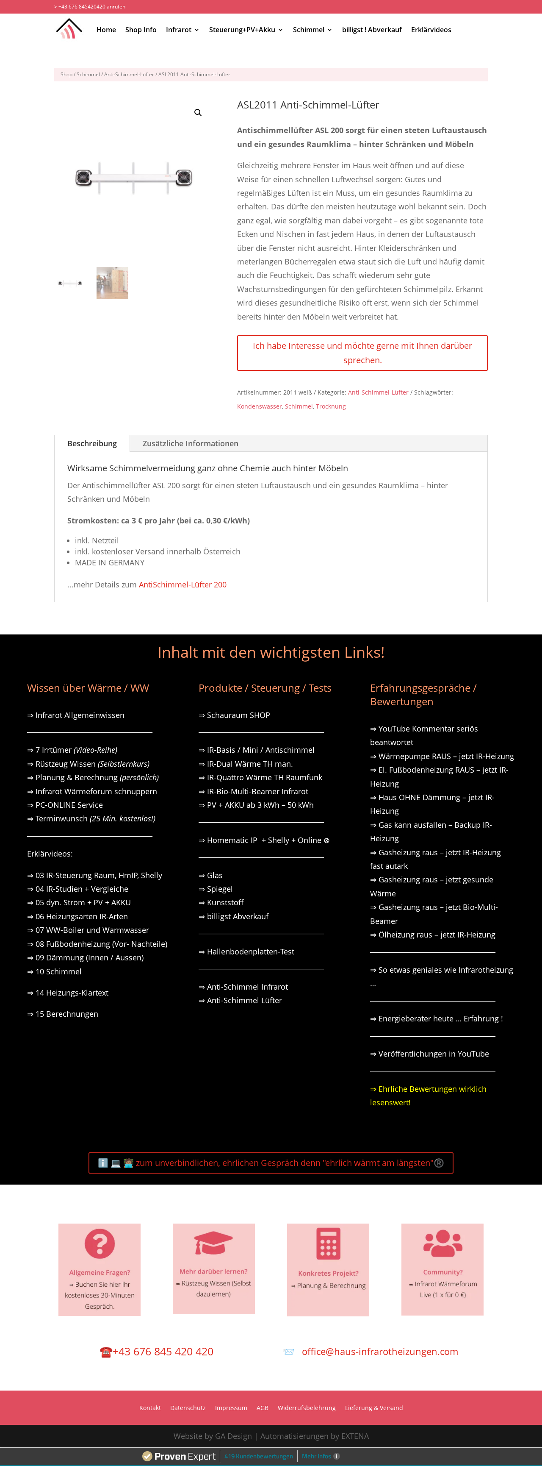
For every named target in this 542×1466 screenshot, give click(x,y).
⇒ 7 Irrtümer (72, 750)
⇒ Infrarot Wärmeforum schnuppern (92, 791)
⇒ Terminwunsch (91, 818)
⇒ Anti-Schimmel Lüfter (240, 1000)
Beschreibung (92, 443)
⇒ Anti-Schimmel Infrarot (243, 987)
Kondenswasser (259, 406)
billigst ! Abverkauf (372, 29)
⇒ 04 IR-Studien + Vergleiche (77, 889)
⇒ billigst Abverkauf (233, 916)
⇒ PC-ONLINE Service (65, 805)
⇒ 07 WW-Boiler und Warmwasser (88, 930)
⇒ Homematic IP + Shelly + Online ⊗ (264, 840)
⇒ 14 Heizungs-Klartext (67, 993)
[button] (198, 112)
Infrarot (178, 29)
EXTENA (355, 1436)
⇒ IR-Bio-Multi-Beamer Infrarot (253, 791)
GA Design (233, 1436)
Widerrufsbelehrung (307, 1408)
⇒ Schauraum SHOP (234, 715)
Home (106, 29)
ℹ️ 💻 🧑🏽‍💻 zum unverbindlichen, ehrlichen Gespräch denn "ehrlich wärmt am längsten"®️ (271, 1162)
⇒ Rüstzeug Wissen (88, 764)
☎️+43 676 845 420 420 (156, 1351)
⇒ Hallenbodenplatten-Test (246, 951)
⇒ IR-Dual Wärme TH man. (246, 764)
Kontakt (150, 1408)
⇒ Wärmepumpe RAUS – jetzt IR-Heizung (442, 756)
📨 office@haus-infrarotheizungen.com (370, 1351)
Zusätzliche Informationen (190, 443)
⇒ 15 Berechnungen (62, 1014)
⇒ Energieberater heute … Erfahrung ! (436, 1018)
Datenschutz (188, 1408)
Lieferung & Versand (374, 1408)
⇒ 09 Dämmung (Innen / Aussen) (85, 957)
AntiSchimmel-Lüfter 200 (183, 584)
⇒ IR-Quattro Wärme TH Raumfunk (260, 777)
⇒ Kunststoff (221, 902)
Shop (66, 74)
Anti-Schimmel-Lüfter (129, 74)
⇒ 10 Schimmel (55, 971)
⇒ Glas (211, 875)
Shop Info (141, 29)
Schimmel (308, 29)
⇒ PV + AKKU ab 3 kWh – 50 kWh (256, 805)
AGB (262, 1408)
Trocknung (331, 406)
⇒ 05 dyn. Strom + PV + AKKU (79, 902)
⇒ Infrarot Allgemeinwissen (75, 715)
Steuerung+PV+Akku (242, 29)
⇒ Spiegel (216, 889)
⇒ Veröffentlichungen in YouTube (429, 1054)
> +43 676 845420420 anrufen (89, 6)
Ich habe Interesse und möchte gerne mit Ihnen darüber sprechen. (362, 353)
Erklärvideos (431, 29)
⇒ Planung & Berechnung (93, 777)
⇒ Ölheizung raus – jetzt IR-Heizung (432, 934)
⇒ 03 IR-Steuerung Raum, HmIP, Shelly (94, 875)
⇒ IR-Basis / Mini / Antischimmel (257, 750)
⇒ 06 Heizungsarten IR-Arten (78, 916)
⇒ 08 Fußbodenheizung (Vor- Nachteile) (97, 944)
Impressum (231, 1408)
